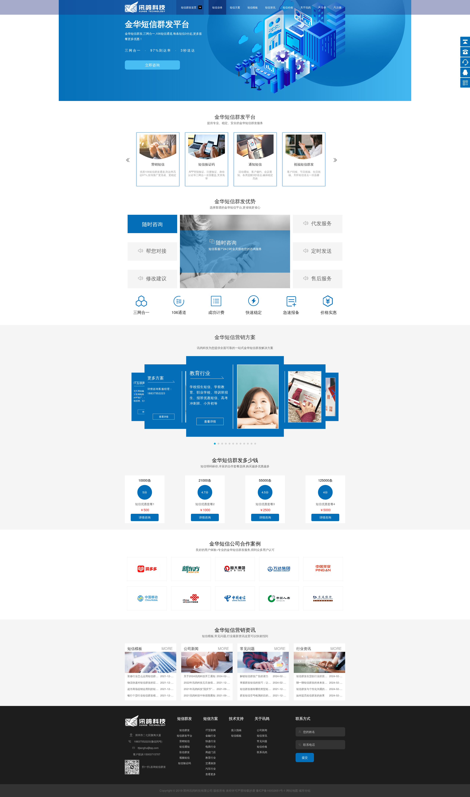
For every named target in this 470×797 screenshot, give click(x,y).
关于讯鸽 (305, 7)
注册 (338, 7)
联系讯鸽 (262, 752)
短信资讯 (270, 7)
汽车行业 (210, 768)
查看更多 (210, 774)
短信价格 (288, 7)
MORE (167, 648)
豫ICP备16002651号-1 (270, 790)
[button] (136, 394)
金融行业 (210, 735)
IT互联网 (211, 730)
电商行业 (210, 746)
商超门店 (210, 752)
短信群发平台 (184, 735)
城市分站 (304, 790)
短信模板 (252, 7)
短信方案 (235, 7)
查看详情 (210, 421)
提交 (305, 757)
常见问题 (262, 741)
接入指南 (236, 730)
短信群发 (184, 730)
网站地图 (292, 790)
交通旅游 (210, 763)
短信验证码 (184, 763)
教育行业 (210, 757)
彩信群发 (184, 752)
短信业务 (217, 7)
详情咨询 (145, 517)
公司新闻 (262, 730)
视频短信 (184, 757)
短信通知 (184, 746)
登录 (323, 7)
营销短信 (184, 741)
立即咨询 (152, 65)
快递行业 (210, 741)
